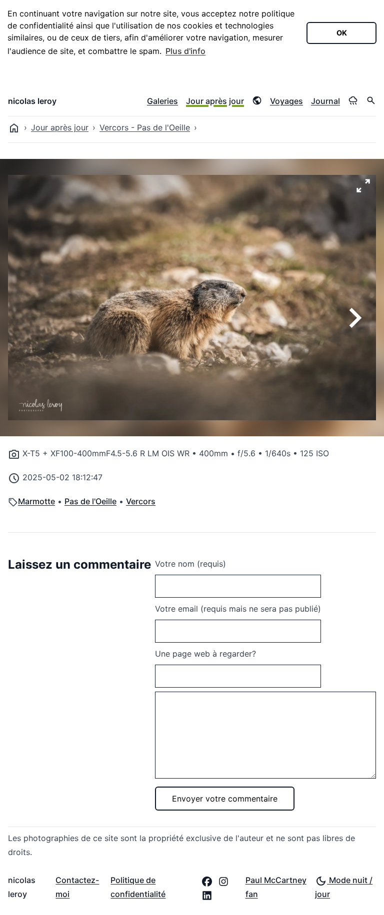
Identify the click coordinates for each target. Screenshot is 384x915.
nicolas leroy (32, 101)
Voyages (286, 101)
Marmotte (36, 501)
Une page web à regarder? (205, 654)
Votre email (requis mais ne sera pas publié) (238, 609)
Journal (325, 101)
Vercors (141, 501)
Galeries (162, 101)
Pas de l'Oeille (90, 501)
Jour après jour (215, 101)
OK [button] (341, 32)
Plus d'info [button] (186, 51)
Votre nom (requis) (190, 564)
